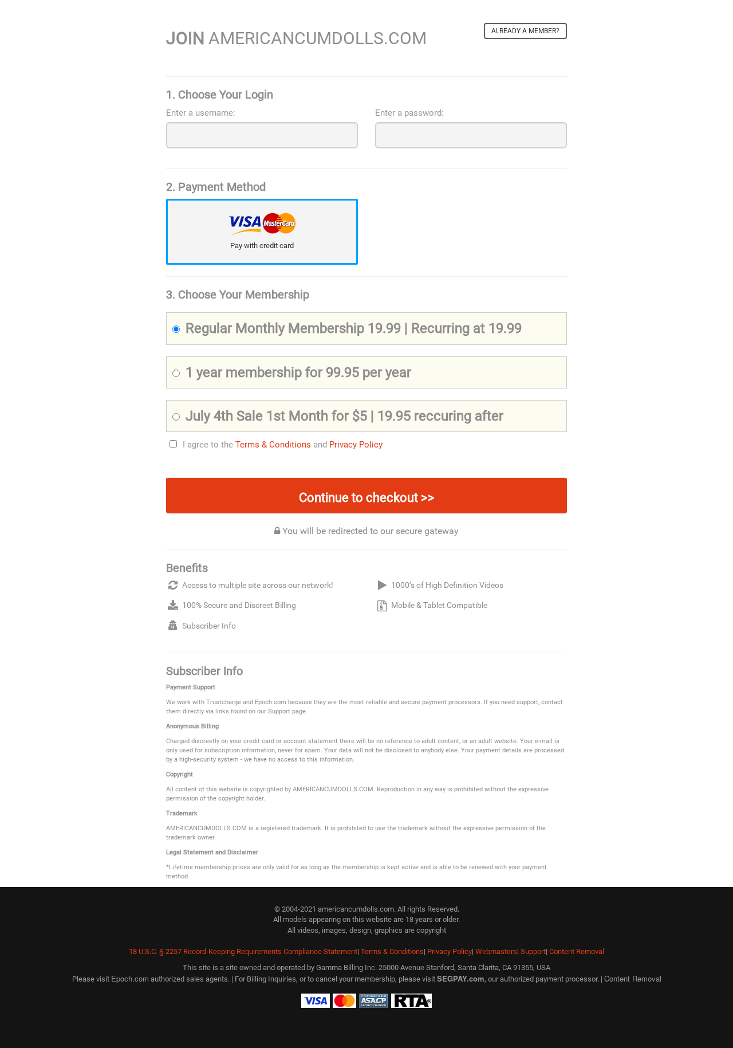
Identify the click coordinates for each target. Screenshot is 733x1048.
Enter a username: (200, 113)
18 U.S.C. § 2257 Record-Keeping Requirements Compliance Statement (243, 951)
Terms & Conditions (273, 444)
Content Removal (576, 951)
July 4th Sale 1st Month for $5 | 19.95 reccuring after (344, 416)
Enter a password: (409, 113)
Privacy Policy (356, 444)
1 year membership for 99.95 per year (298, 372)
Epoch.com (130, 978)
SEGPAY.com (460, 978)
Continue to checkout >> (367, 497)
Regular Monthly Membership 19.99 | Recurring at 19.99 (354, 328)
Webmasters (496, 951)
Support (533, 951)
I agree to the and (283, 444)
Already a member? (525, 31)
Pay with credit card (262, 245)
